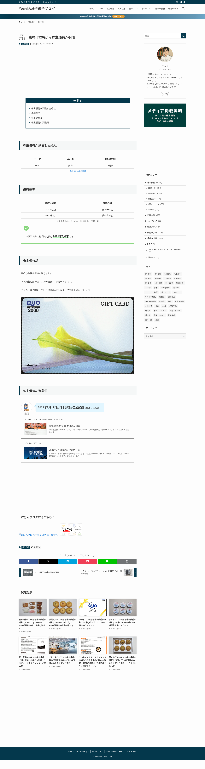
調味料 (147, 315)
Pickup (147, 288)
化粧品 (162, 301)
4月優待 (177, 274)
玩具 (164, 306)
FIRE (151, 244)
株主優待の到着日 (40, 122)
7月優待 (167, 278)
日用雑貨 (148, 306)
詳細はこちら (118, 16)
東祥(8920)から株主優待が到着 (64, 426)
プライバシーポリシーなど (78, 751)
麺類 (157, 320)
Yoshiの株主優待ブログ (37, 8)
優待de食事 (155, 238)
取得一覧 (154, 188)
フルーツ (177, 292)
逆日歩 (153, 209)
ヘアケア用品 (150, 297)
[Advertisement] (78, 69)
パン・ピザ (165, 292)
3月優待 (35, 44)
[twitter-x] (177, 2)
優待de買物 (155, 232)
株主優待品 (36, 118)
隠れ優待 (154, 199)
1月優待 (148, 274)
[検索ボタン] (183, 9)
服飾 (157, 306)
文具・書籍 (179, 301)
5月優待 (148, 278)
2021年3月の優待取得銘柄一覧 (64, 450)
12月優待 (180, 283)
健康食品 (171, 297)
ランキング (154, 221)
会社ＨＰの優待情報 (78, 171)
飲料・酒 (148, 320)
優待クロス (153, 227)
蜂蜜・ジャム (175, 311)
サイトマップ (132, 751)
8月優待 (177, 278)
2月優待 (158, 274)
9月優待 (148, 283)
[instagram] (181, 2)
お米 (155, 288)
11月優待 (169, 283)
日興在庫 (153, 215)
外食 (170, 301)
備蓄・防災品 (150, 301)
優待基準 (35, 113)
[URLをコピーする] (127, 561)
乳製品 (162, 297)
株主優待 (154, 182)
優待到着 (25, 44)
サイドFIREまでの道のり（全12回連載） (165, 251)
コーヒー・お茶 (151, 292)
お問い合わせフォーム (115, 751)
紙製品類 (173, 306)
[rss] (184, 2)
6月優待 (158, 278)
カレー (176, 288)
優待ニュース (156, 204)
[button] (28, 561)
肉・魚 (147, 311)
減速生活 (153, 257)
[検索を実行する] (183, 35)
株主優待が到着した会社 (43, 108)
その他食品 (165, 288)
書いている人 (97, 751)
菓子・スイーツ (160, 311)
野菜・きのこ (159, 315)
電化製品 (171, 315)
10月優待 (158, 283)
